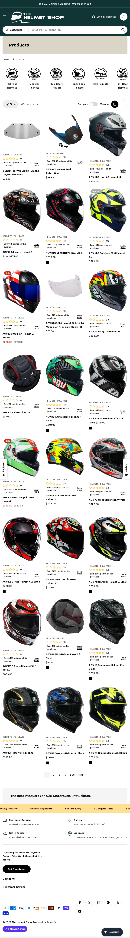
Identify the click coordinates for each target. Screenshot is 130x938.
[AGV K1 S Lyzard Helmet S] (22, 209)
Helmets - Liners (12, 396)
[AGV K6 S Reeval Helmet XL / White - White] (4, 679)
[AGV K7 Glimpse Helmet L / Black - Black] (90, 762)
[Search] (123, 30)
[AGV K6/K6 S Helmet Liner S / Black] (65, 616)
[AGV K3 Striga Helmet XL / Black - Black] (4, 591)
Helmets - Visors (55, 153)
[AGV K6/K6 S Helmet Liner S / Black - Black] (47, 667)
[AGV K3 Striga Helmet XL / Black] (22, 539)
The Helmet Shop (22, 922)
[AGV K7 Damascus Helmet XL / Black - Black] (90, 678)
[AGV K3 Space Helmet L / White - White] (90, 509)
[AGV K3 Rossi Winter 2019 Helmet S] (65, 456)
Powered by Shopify (44, 922)
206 (72, 774)
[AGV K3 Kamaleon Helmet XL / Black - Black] (47, 430)
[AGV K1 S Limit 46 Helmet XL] (108, 134)
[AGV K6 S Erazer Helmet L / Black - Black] (90, 591)
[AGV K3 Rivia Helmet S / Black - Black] (90, 428)
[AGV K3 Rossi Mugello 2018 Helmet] (22, 457)
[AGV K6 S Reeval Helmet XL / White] (22, 622)
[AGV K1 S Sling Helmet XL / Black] (65, 210)
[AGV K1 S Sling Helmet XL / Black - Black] (47, 262)
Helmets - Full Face (100, 161)
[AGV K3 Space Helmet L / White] (108, 458)
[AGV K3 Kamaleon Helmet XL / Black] (65, 375)
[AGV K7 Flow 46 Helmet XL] (22, 709)
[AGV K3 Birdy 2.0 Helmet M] (108, 290)
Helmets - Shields (12, 155)
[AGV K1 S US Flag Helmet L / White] (22, 291)
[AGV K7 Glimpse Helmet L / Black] (108, 709)
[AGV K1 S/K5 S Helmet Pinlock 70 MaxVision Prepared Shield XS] (65, 286)
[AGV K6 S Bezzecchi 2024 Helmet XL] (65, 538)
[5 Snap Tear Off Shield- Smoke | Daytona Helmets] (22, 131)
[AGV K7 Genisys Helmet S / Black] (65, 710)
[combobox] (65, 30)
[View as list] (123, 104)
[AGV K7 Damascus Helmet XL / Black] (108, 622)
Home (6, 59)
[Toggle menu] (4, 17)
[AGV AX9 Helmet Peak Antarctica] (65, 130)
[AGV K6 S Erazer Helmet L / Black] (108, 539)
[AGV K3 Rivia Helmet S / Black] (108, 376)
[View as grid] (115, 104)
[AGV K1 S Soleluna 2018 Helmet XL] (108, 210)
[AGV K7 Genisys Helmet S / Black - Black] (47, 763)
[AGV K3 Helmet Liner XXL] (22, 373)
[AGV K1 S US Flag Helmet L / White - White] (4, 347)
